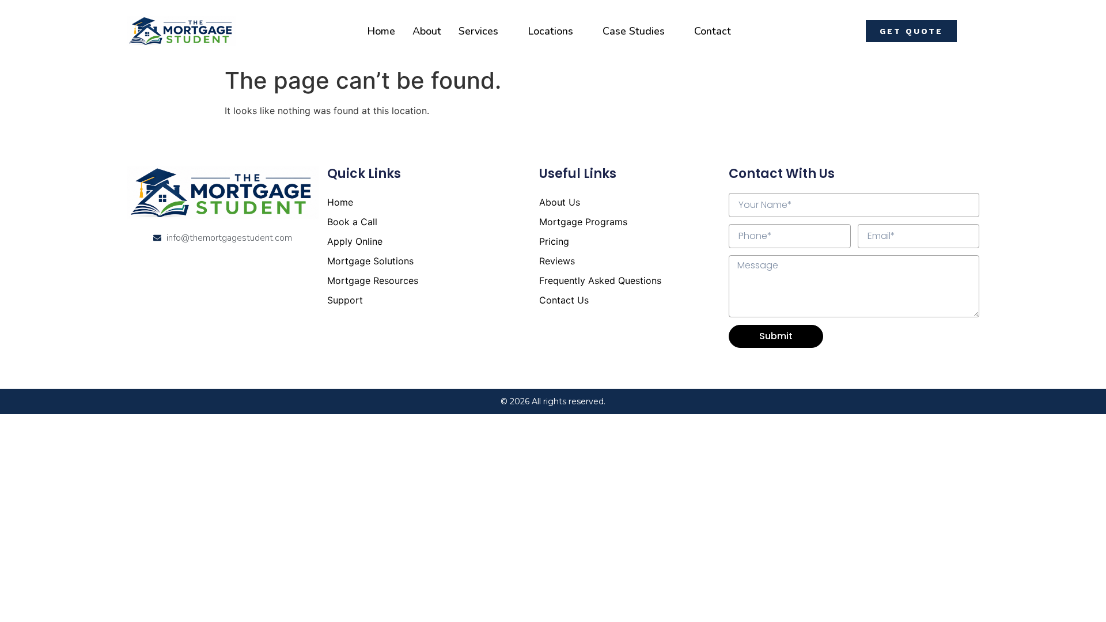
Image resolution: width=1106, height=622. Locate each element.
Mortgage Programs (583, 221)
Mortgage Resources (372, 280)
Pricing (554, 241)
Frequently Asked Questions (600, 280)
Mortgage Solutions (370, 261)
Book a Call (352, 221)
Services (478, 31)
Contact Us (564, 300)
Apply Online (354, 241)
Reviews (557, 261)
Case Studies (634, 31)
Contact (712, 31)
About (426, 31)
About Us (559, 202)
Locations (550, 31)
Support (345, 300)
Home (381, 31)
